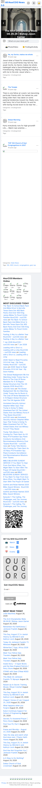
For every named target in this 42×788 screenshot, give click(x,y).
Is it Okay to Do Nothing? (13, 758)
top (34, 265)
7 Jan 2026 (22, 344)
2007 (11, 265)
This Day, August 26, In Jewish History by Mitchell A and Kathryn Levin (15, 694)
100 (8, 265)
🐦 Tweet (36, 83)
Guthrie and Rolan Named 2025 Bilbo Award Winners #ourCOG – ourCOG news (16, 487)
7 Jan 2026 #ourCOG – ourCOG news (12, 343)
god (31, 265)
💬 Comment (16, 83)
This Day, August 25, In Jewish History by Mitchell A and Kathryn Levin (15, 744)
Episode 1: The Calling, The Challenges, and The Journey (15, 505)
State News (15, 263)
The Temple (12, 87)
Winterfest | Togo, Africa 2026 (15, 647)
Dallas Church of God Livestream (12, 764)
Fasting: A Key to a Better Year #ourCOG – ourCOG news (15, 335)
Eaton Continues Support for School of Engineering (15, 712)
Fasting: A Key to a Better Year (15, 339)
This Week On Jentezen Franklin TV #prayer (12, 678)
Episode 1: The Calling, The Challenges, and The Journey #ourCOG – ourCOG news (15, 499)
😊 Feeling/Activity (30, 47)
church (16, 265)
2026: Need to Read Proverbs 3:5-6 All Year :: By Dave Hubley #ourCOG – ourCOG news (15, 363)
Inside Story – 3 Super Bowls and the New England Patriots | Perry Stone (16, 666)
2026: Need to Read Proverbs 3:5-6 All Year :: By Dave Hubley (15, 369)
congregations (24, 265)
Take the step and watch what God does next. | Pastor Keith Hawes (15, 737)
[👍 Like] (6, 83)
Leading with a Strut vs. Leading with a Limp (15, 354)
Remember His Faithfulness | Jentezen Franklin (14, 628)
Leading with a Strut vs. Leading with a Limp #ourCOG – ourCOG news (15, 349)
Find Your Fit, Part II (11, 724)
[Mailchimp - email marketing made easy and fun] (16, 605)
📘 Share (26, 83)
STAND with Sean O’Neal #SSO (15, 671)
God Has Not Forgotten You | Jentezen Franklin (15, 751)
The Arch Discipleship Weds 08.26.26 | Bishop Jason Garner (21, 33)
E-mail (7, 589)
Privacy (4, 783)
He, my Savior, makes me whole (20, 54)
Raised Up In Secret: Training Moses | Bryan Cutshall (15, 686)
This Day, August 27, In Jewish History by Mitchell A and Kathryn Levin (15, 636)
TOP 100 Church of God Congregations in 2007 (17, 144)
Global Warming (14, 120)
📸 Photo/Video (11, 47)
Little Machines (9, 613)
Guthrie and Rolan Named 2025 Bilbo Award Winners (16, 493)
